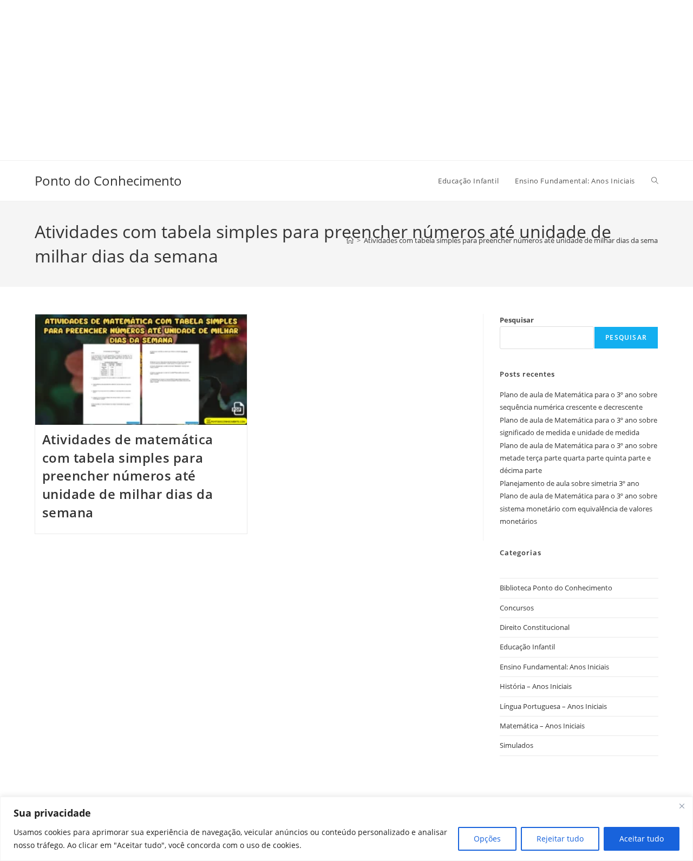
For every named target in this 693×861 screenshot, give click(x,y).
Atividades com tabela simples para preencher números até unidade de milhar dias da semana (515, 240)
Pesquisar (517, 320)
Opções (487, 838)
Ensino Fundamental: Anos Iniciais (554, 667)
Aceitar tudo (641, 838)
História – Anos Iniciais (536, 686)
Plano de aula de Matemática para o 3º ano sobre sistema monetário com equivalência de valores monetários (578, 508)
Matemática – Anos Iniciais (542, 726)
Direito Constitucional (535, 627)
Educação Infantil (527, 647)
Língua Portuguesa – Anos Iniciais (553, 706)
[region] (346, 829)
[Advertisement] (325, 76)
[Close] (681, 805)
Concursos (517, 608)
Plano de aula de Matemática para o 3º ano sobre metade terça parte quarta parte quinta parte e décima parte (578, 458)
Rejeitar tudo (560, 838)
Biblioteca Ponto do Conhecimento (556, 588)
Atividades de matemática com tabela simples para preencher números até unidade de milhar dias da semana (127, 475)
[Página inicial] (350, 240)
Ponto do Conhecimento (108, 180)
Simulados (516, 745)
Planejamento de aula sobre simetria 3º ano (569, 483)
